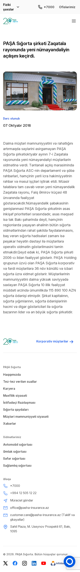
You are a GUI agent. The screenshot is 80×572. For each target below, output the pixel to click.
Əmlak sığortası (14, 451)
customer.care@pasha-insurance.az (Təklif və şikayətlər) (42, 517)
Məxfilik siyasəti (15, 395)
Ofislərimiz (67, 7)
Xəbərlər (9, 423)
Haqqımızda (12, 374)
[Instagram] (24, 563)
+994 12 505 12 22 (23, 493)
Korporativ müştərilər (52, 341)
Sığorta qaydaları (16, 409)
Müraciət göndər (21, 500)
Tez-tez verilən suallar (20, 381)
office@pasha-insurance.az (29, 508)
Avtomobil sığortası (17, 444)
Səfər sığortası (14, 458)
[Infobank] (60, 563)
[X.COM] (5, 563)
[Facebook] (15, 563)
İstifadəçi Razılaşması (19, 402)
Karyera (9, 388)
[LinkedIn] (34, 563)
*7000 (49, 7)
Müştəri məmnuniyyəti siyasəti (26, 416)
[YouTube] (43, 563)
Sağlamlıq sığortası (17, 465)
